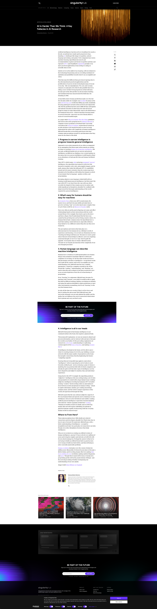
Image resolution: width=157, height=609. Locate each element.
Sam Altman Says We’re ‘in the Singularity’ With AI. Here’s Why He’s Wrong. (105, 514)
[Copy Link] (115, 69)
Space (81, 7)
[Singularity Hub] (78, 3)
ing (90, 402)
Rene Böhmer (70, 465)
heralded (83, 101)
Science (77, 7)
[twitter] (69, 486)
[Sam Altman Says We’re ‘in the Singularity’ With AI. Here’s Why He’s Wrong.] (106, 507)
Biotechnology (53, 7)
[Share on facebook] (115, 57)
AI (48, 7)
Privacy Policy (110, 589)
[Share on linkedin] (115, 60)
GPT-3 (66, 64)
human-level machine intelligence (81, 149)
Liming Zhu (41, 516)
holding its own (66, 454)
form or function (76, 345)
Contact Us (95, 589)
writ (87, 402)
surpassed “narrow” (89, 162)
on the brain (69, 343)
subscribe (116, 3)
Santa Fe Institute (73, 125)
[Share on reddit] (115, 63)
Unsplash (79, 465)
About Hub (81, 589)
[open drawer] (39, 3)
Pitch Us (95, 591)
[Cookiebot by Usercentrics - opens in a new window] (36, 607)
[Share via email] (115, 66)
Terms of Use (110, 591)
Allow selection (119, 601)
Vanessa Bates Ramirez (42, 33)
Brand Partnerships (97, 592)
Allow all (119, 598)
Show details (92, 606)
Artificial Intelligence (44, 22)
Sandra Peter (103, 516)
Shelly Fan (69, 516)
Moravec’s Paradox (80, 207)
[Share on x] (115, 55)
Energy (86, 7)
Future (72, 7)
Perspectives (61, 470)
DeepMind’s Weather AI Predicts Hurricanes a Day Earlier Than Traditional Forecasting (78, 513)
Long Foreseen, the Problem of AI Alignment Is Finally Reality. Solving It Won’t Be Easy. (49, 513)
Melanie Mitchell (87, 121)
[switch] (63, 607)
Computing (66, 7)
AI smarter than (64, 201)
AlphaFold (81, 64)
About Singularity (83, 591)
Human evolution (63, 448)
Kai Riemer (96, 516)
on (75, 465)
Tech (90, 7)
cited (74, 162)
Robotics (60, 7)
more (62, 456)
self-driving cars (66, 102)
